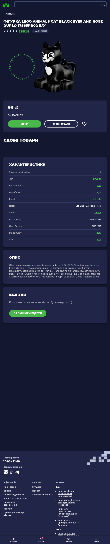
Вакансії (7, 491)
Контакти (8, 509)
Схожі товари (61, 124)
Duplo (98, 212)
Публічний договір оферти (13, 514)
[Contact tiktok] (12, 472)
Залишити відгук (28, 313)
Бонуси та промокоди (15, 498)
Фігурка (97, 179)
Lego (98, 192)
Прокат (36, 491)
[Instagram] (6, 472)
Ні (100, 172)
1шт (99, 185)
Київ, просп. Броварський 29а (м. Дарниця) (68, 522)
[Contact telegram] (18, 472)
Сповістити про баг (42, 495)
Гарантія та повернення (10, 503)
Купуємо (36, 487)
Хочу (24, 124)
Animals (97, 199)
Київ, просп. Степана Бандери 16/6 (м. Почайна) (69, 502)
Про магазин (10, 487)
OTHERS (10, 14)
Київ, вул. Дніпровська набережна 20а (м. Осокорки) (67, 513)
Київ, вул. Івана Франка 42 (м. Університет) (66, 493)
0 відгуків (24, 31)
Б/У (99, 239)
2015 (99, 233)
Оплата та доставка (13, 495)
